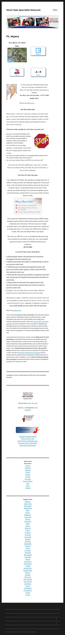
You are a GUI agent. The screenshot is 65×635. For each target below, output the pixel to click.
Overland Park (27, 570)
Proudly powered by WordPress (29, 632)
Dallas (28, 524)
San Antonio (28, 581)
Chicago (27, 519)
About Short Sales (10, 615)
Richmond (27, 577)
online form (30, 103)
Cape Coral (27, 517)
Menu (55, 10)
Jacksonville (28, 544)
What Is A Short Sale (27, 439)
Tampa (28, 593)
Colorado (28, 470)
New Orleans (28, 564)
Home (7, 611)
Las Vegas (28, 550)
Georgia (27, 474)
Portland (28, 575)
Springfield (27, 588)
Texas (28, 486)
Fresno (28, 530)
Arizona (27, 466)
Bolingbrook (28, 508)
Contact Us (8, 627)
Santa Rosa (27, 584)
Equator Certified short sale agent (29, 352)
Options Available (10, 619)
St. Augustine (28, 590)
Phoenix (27, 573)
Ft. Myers (28, 533)
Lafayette (28, 546)
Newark (27, 559)
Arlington (28, 501)
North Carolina (27, 481)
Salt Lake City (27, 579)
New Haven (27, 561)
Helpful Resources (11, 623)
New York (28, 479)
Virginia (27, 488)
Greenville (28, 537)
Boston (28, 513)
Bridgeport (27, 515)
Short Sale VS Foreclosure (28, 445)
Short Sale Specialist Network (23, 10)
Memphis (28, 553)
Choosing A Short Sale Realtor (27, 443)
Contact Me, (37, 165)
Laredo (28, 548)
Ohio (27, 483)
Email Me (28, 410)
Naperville (28, 557)
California (28, 468)
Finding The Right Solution (27, 436)
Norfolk (27, 566)
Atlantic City (28, 504)
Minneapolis (28, 555)
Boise (27, 510)
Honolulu (28, 541)
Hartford (28, 539)
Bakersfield (27, 506)
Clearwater (27, 521)
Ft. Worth (28, 535)
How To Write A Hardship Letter (28, 441)
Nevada (27, 477)
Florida (28, 472)
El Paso (28, 526)
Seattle (28, 586)
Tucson (27, 595)
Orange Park (28, 568)
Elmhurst (28, 528)
